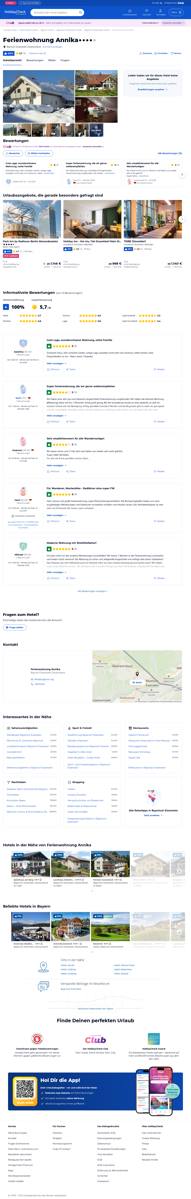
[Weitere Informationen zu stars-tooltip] (94, 40)
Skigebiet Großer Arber (80, 752)
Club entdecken (149, 23)
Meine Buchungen (17, 1133)
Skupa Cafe (134, 757)
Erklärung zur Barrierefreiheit (112, 1170)
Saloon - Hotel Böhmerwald (21, 806)
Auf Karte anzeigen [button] (52, 46)
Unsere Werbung (151, 1138)
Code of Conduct (61, 1149)
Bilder (52, 60)
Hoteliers (57, 1133)
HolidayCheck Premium (20, 1165)
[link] (130, 12)
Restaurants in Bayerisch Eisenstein (147, 767)
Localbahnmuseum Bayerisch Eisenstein (28, 746)
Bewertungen (35, 60)
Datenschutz (104, 1143)
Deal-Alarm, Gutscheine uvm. (23, 1149)
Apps (10, 1170)
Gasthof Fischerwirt (138, 735)
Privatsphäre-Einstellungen (111, 1149)
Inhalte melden (16, 1181)
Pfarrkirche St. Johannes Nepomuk (25, 740)
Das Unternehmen (151, 1133)
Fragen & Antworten (18, 1143)
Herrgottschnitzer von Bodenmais (85, 800)
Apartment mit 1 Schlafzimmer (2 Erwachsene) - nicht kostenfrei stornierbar (23, 525)
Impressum (103, 1181)
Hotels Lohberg (68, 969)
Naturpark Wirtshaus (139, 752)
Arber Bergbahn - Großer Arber (84, 757)
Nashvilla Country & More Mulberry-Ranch (28, 811)
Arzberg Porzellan (77, 794)
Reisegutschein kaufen (20, 1159)
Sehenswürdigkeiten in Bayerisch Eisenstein (30, 767)
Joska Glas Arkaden (78, 811)
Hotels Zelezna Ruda (124, 965)
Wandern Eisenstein (78, 740)
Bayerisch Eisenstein (71, 989)
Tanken (71, 789)
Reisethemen (149, 1154)
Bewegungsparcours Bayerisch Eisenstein (89, 746)
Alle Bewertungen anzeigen (91, 591)
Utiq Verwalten (105, 1154)
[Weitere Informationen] (44, 263)
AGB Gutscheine (105, 1165)
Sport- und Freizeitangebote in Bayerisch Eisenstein (89, 766)
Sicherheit (102, 1176)
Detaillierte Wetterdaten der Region (95, 1008)
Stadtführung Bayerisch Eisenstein (86, 735)
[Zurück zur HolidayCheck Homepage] (15, 12)
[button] (38, 96)
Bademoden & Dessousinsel (82, 806)
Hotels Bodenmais (123, 969)
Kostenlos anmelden (172, 23)
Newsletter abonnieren (20, 1154)
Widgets (57, 1138)
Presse (145, 1143)
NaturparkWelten (16, 757)
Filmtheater (13, 794)
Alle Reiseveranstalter (19, 1176)
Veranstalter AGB (106, 1133)
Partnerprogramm (62, 1143)
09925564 (39, 684)
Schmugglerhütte (137, 746)
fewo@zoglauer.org (44, 679)
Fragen (65, 60)
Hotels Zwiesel (121, 973)
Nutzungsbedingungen (109, 1138)
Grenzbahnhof (14, 752)
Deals (9, 3)
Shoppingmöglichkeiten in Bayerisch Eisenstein (87, 820)
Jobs (144, 1149)
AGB (99, 1159)
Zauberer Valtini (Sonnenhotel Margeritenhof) (28, 789)
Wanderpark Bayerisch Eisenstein (24, 735)
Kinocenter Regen (16, 800)
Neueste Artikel (150, 1159)
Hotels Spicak (67, 965)
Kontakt (155, 3)
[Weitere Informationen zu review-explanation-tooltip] (44, 53)
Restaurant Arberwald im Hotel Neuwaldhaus (150, 740)
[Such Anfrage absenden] (80, 12)
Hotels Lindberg (69, 973)
